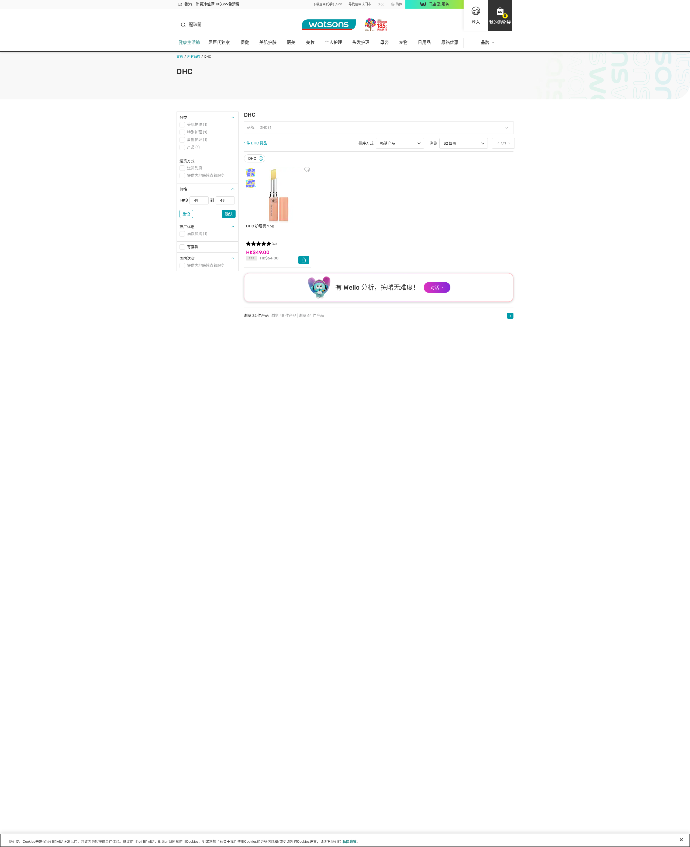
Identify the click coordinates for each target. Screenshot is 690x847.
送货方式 (187, 161)
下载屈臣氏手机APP (327, 4)
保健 (244, 42)
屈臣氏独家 (219, 42)
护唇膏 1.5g (260, 226)
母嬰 (384, 42)
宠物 (403, 42)
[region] (345, 840)
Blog (381, 4)
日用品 (424, 42)
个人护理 (333, 42)
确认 (229, 214)
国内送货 (187, 258)
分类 (183, 117)
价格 (183, 189)
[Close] (261, 158)
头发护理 (361, 42)
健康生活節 (189, 42)
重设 (186, 214)
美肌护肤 (268, 42)
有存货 (192, 247)
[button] (500, 15)
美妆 (310, 42)
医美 (291, 42)
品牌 (485, 42)
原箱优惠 (449, 42)
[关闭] (681, 840)
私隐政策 (350, 841)
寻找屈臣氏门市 (360, 4)
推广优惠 (187, 226)
